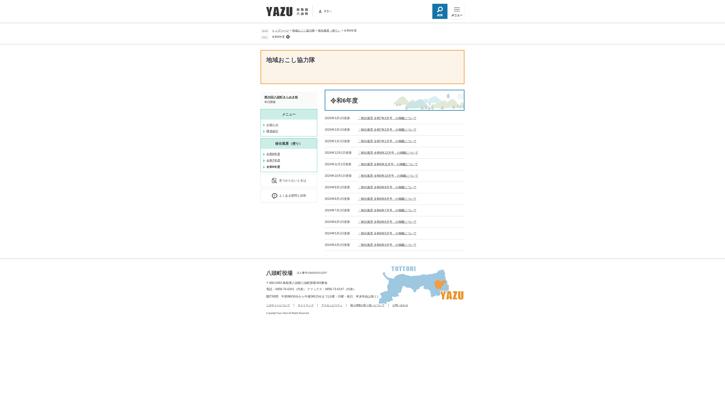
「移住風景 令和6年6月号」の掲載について (387, 221)
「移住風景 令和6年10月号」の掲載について (388, 175)
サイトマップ (306, 305)
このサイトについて (278, 305)
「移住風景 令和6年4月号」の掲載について (387, 244)
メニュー (289, 114)
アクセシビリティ (331, 305)
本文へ (328, 11)
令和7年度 (273, 160)
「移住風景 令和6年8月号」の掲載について (387, 198)
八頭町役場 (279, 273)
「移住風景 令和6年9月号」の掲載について (387, 187)
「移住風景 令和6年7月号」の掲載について (387, 210)
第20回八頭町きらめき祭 (281, 97)
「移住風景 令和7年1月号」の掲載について (387, 141)
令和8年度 (273, 154)
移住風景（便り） (329, 30)
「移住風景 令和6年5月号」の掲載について (387, 233)
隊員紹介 (272, 131)
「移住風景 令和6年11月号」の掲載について (388, 164)
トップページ (280, 30)
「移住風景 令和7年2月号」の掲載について (387, 129)
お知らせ (272, 124)
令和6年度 (278, 36)
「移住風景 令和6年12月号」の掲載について (388, 152)
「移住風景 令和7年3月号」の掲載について (387, 118)
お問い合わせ (400, 305)
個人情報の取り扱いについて (367, 305)
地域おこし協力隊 (303, 30)
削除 (288, 37)
